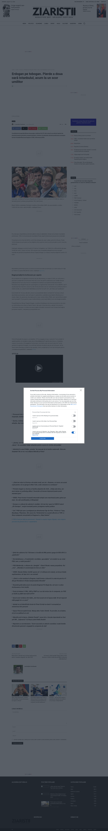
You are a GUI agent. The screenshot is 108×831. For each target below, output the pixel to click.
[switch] (74, 416)
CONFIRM (43, 438)
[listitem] (54, 412)
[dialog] (54, 415)
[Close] (81, 390)
